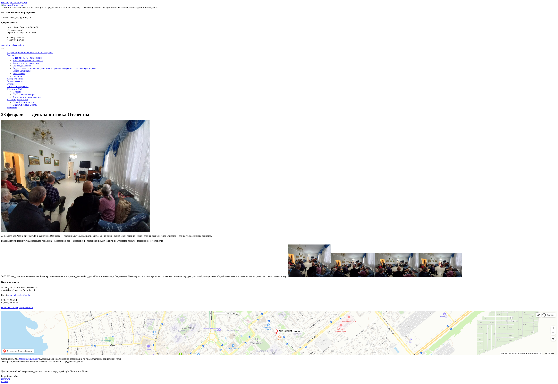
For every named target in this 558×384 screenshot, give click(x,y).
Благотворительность (17, 99)
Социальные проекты (17, 86)
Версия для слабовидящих (14, 2)
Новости (17, 91)
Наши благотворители (24, 102)
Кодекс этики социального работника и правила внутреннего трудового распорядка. (55, 68)
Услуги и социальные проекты (28, 60)
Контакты (12, 107)
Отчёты (11, 84)
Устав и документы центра (26, 63)
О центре (11, 55)
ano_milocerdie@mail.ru (12, 45)
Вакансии (18, 76)
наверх (4, 381)
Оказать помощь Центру (25, 105)
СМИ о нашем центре (23, 94)
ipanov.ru (5, 379)
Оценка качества (15, 81)
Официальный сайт (29, 359)
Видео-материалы (22, 71)
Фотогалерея (19, 73)
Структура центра (22, 65)
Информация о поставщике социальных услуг (30, 52)
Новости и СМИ (15, 89)
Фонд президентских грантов (27, 97)
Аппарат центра (15, 78)
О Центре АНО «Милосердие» (28, 58)
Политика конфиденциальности (17, 307)
